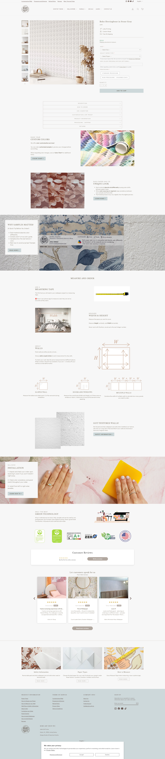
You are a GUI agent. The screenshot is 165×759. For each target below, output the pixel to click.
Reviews (60, 1)
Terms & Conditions (58, 708)
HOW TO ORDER (82, 107)
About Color (24, 708)
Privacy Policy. (50, 750)
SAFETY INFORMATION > (103, 434)
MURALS (82, 9)
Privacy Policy (56, 706)
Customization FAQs (26, 1)
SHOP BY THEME (58, 9)
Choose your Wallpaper (134, 58)
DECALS (90, 9)
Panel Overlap (25, 713)
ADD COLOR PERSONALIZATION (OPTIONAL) (114, 61)
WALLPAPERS (71, 9)
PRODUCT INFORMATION (82, 118)
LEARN (98, 9)
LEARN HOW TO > (16, 493)
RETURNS (82, 126)
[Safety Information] (41, 658)
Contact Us (86, 701)
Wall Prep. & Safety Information (29, 706)
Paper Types (24, 698)
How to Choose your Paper (28, 701)
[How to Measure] (124, 658)
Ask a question (82, 111)
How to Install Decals (27, 718)
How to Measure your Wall (28, 703)
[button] (35, 598)
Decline (107, 754)
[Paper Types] (82, 658)
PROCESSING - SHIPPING (82, 122)
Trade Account (87, 703)
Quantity (103, 82)
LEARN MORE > (100, 198)
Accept (81, 754)
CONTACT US (108, 9)
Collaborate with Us (88, 706)
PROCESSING (104, 69)
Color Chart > (38, 158)
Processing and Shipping (40, 1)
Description (82, 103)
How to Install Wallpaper (28, 716)
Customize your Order (27, 711)
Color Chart (123, 67)
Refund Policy (52, 1)
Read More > (14, 250)
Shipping (102, 42)
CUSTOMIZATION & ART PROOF (82, 114)
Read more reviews (82, 628)
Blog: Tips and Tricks (69, 1)
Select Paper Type (107, 53)
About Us (85, 698)
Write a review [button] (97, 559)
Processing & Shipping (58, 701)
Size (101, 46)
